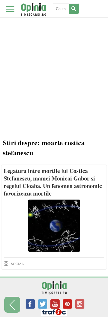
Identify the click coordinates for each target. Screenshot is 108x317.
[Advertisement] (54, 57)
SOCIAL (17, 263)
